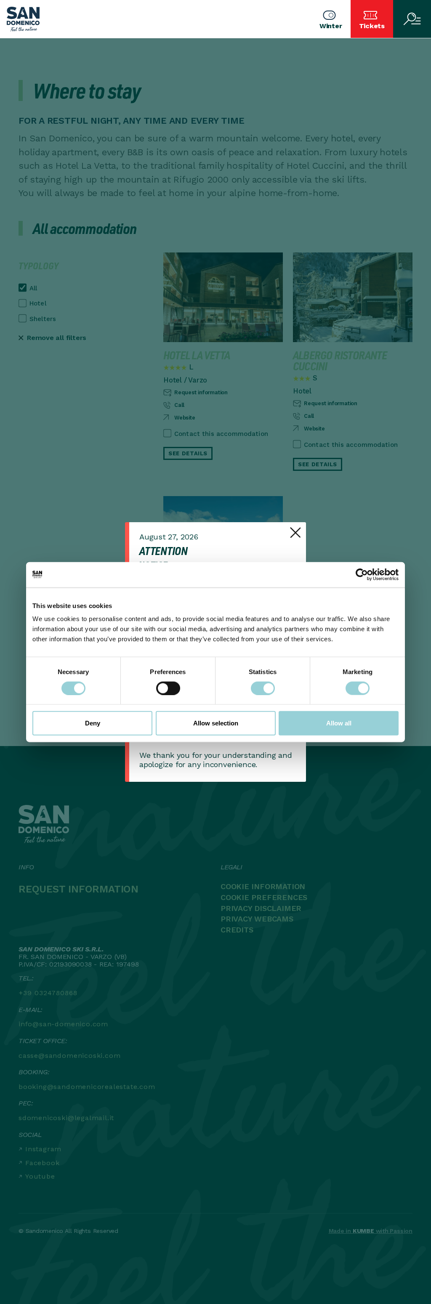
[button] (331, 19)
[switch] (168, 688)
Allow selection (215, 723)
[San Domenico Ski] (23, 19)
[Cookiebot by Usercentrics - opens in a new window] (362, 574)
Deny (92, 723)
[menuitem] (371, 19)
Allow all (338, 723)
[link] (295, 532)
